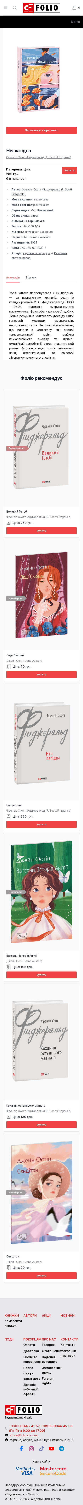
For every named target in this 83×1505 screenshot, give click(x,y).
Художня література (36, 253)
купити (42, 530)
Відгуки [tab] (31, 277)
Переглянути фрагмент (41, 130)
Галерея (48, 1345)
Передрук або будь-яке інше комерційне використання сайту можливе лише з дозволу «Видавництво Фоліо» (40, 1489)
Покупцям (32, 1339)
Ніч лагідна (13, 805)
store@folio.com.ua (23, 1435)
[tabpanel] (41, 321)
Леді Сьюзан (15, 655)
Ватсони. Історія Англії (21, 955)
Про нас (49, 1339)
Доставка (31, 1351)
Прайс (28, 1368)
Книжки (12, 1315)
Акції (46, 1315)
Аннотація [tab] (13, 277)
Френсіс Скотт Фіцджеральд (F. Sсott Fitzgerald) (38, 157)
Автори (30, 1315)
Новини (68, 1315)
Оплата (29, 1345)
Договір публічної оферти (30, 1389)
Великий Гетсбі (17, 511)
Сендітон (12, 1256)
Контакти (69, 1339)
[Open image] (41, 77)
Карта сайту (41, 1461)
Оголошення (51, 1351)
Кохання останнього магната (25, 1105)
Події (9, 1339)
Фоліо (75, 22)
